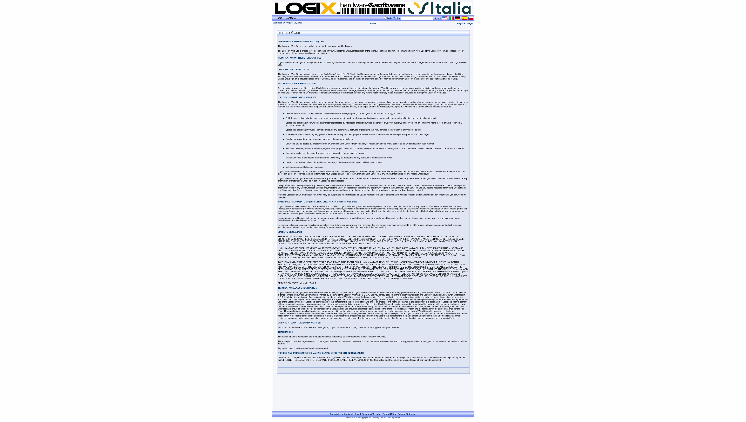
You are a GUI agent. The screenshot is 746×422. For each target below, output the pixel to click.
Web (389, 18)
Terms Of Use (389, 414)
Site (398, 18)
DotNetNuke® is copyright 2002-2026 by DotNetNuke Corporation (373, 418)
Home (373, 23)
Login (470, 23)
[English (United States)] (444, 19)
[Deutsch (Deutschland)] (457, 19)
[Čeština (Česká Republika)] (470, 19)
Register (461, 23)
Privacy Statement (407, 414)
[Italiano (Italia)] (451, 19)
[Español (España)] (464, 19)
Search (437, 18)
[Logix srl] (372, 13)
